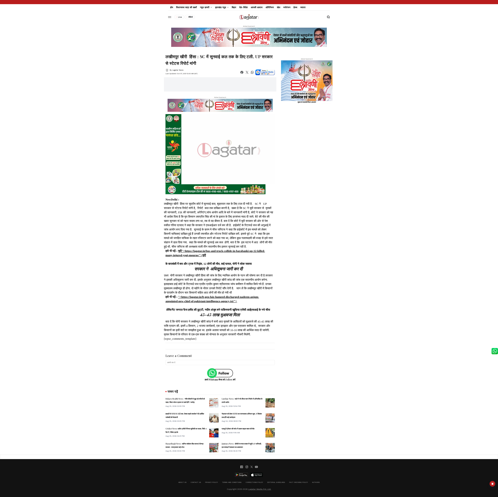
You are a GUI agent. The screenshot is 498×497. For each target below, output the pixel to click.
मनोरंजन (286, 7)
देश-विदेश (243, 7)
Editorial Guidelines (276, 482)
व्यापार (303, 7)
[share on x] (247, 72)
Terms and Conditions (232, 482)
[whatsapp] (252, 72)
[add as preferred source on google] (265, 72)
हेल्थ (295, 7)
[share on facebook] (242, 72)
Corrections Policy (254, 482)
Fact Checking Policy (298, 482)
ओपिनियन (270, 7)
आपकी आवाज (256, 7)
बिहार (234, 7)
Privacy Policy (211, 482)
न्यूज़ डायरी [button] (204, 7)
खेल (278, 7)
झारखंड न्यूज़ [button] (220, 7)
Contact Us (196, 482)
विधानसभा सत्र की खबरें (186, 7)
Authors (316, 482)
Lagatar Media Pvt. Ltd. (259, 489)
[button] (169, 17)
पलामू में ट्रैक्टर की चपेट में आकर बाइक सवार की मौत (238, 428)
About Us (182, 482)
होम (171, 7)
